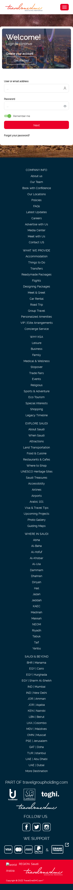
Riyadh (36, 630)
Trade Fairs (36, 373)
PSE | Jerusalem (36, 740)
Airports (36, 495)
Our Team (36, 182)
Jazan (36, 594)
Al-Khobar (36, 558)
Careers (36, 218)
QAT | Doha (36, 747)
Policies (36, 200)
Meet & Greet (36, 292)
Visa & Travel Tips (36, 507)
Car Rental (37, 298)
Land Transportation (36, 447)
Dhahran (36, 576)
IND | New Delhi (36, 692)
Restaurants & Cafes (36, 459)
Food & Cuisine (36, 453)
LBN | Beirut (36, 716)
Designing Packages (36, 286)
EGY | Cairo (36, 668)
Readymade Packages (36, 274)
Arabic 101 (36, 501)
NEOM (36, 624)
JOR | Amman (37, 698)
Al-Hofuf (36, 552)
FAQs (36, 206)
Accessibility (36, 483)
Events (36, 379)
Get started (21, 60)
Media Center (36, 230)
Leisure (36, 343)
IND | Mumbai (36, 686)
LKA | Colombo (36, 723)
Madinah (36, 612)
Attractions (36, 441)
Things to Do (36, 262)
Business (36, 348)
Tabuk (36, 636)
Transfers (36, 268)
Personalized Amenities (36, 316)
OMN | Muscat (36, 735)
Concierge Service (37, 328)
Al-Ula (36, 564)
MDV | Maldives (36, 728)
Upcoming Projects (36, 513)
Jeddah (37, 600)
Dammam (36, 570)
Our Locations (36, 194)
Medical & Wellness (37, 361)
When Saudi (36, 435)
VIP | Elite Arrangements (36, 322)
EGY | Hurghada (36, 674)
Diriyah (36, 582)
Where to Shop (37, 465)
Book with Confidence (36, 188)
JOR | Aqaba (36, 704)
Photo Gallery (37, 519)
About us (36, 176)
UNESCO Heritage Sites (37, 471)
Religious (37, 385)
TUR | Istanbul (36, 753)
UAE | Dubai (36, 765)
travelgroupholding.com (45, 782)
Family (36, 355)
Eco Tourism (36, 397)
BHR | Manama (36, 662)
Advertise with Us (36, 224)
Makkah (36, 618)
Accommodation (36, 256)
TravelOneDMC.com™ (34, 880)
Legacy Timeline (37, 415)
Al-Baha (36, 545)
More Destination (36, 771)
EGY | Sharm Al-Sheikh (37, 680)
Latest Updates (36, 212)
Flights (36, 280)
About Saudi (36, 429)
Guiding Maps (36, 526)
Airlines (36, 489)
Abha (36, 540)
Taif (36, 642)
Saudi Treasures (36, 477)
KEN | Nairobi (36, 710)
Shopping (36, 409)
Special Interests (37, 403)
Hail (36, 588)
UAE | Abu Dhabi (36, 759)
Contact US (36, 242)
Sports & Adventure (36, 391)
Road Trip (36, 304)
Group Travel (36, 310)
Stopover (37, 367)
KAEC (36, 606)
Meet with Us (36, 236)
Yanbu (36, 648)
